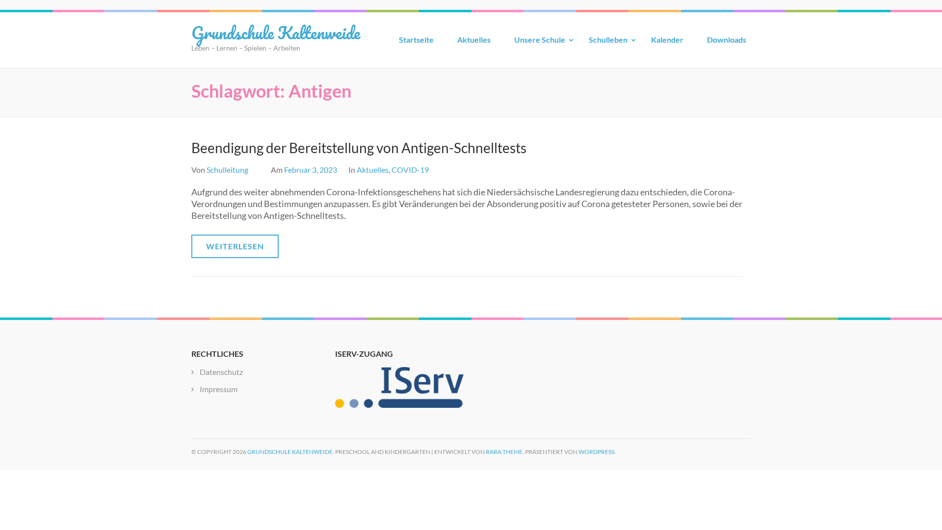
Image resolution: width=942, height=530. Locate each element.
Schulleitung (227, 169)
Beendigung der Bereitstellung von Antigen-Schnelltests (358, 147)
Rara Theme (504, 451)
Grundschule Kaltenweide (275, 32)
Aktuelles (474, 39)
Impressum (218, 389)
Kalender (667, 39)
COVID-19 (410, 169)
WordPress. (597, 451)
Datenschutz (221, 371)
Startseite (416, 39)
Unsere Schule (539, 39)
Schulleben (608, 39)
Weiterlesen (235, 246)
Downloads (726, 39)
